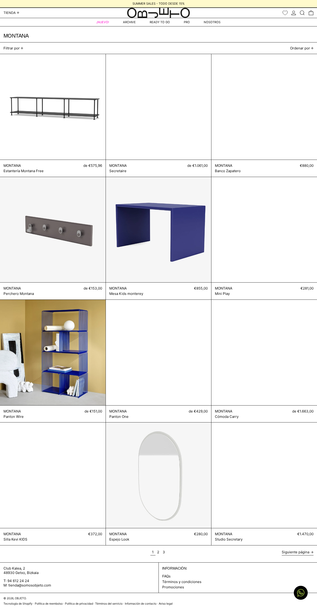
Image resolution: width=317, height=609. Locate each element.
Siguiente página (295, 552)
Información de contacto (140, 603)
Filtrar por (11, 48)
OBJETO (20, 598)
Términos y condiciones (181, 582)
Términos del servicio (109, 603)
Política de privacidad (79, 603)
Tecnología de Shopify (17, 603)
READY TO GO (160, 22)
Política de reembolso (49, 603)
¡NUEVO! (103, 22)
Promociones (173, 587)
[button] (302, 13)
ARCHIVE (129, 22)
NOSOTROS (212, 22)
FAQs (166, 576)
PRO (187, 22)
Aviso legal (166, 603)
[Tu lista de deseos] (285, 13)
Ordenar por (300, 48)
